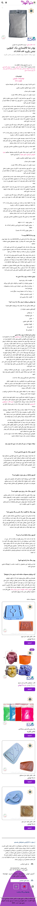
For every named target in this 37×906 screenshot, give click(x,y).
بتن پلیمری (18, 337)
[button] (6, 2)
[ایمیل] (16, 886)
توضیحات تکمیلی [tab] (18, 78)
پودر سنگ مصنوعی (17, 69)
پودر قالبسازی (9, 69)
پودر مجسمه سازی (29, 70)
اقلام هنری (29, 45)
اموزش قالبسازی (7, 67)
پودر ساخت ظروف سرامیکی (28, 69)
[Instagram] (32, 886)
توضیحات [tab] (18, 76)
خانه (34, 45)
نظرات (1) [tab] (18, 81)
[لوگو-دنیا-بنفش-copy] (28, 2)
